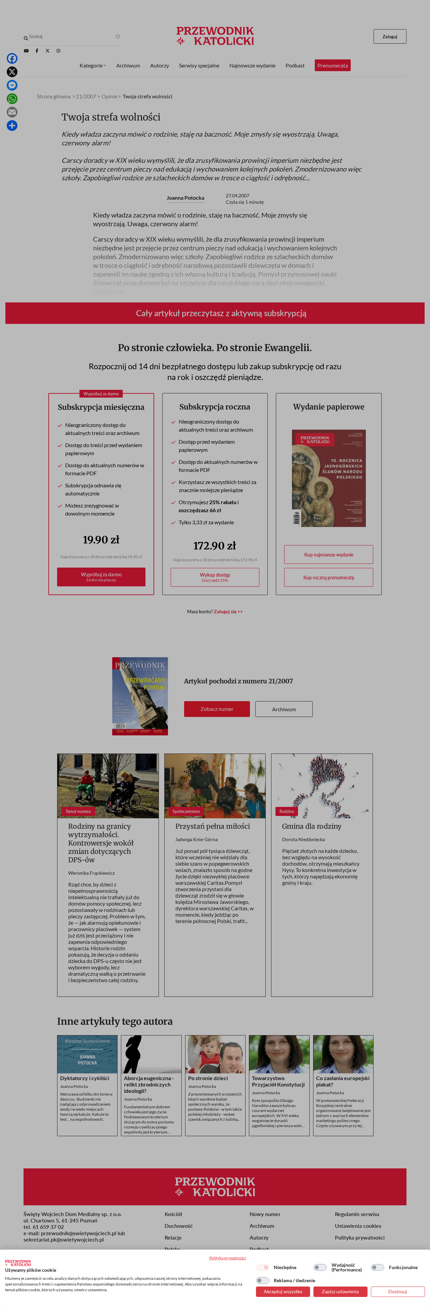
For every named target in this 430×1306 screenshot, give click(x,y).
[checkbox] (262, 1267)
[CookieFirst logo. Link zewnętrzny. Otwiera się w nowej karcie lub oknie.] (18, 1263)
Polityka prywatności (227, 1257)
